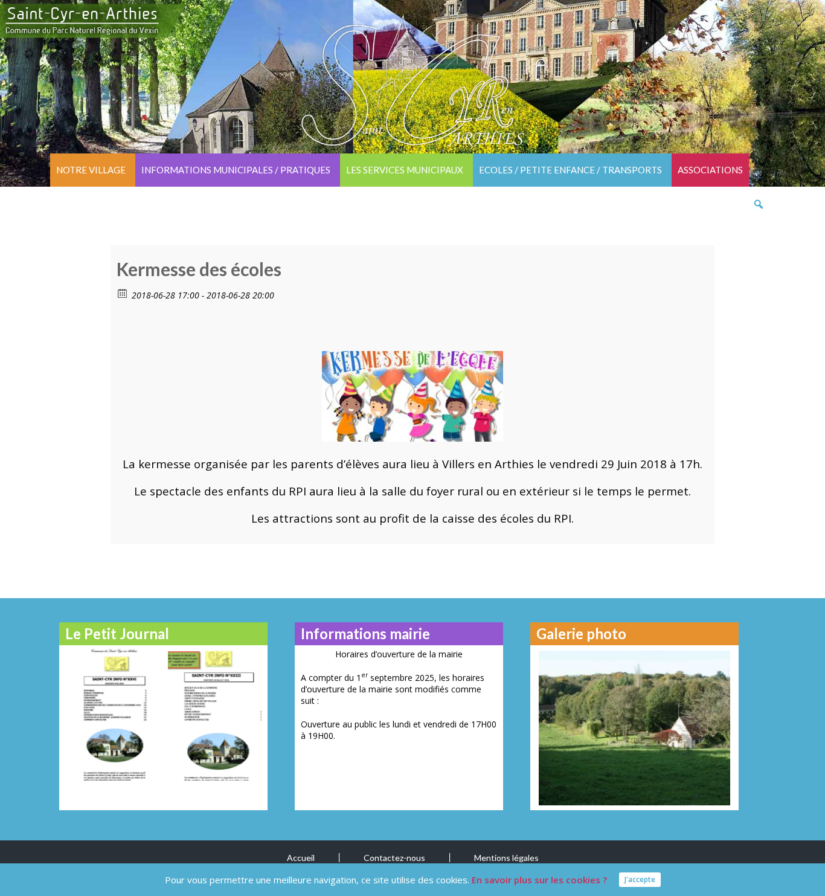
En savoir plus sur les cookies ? (539, 880)
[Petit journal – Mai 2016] (112, 714)
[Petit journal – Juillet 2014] (215, 714)
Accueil (301, 857)
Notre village (91, 169)
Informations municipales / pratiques (235, 169)
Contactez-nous (394, 857)
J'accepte (639, 879)
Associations (710, 169)
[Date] (123, 292)
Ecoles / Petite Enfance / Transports (570, 169)
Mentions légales (506, 857)
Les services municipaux (404, 169)
